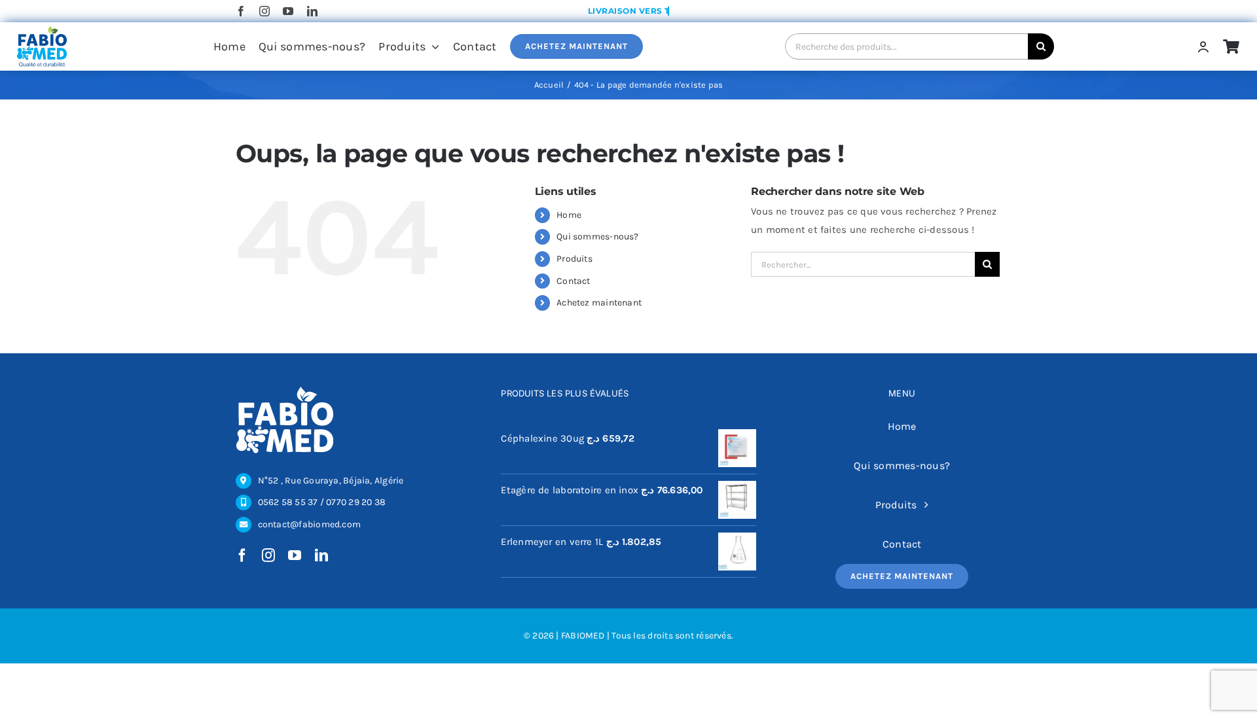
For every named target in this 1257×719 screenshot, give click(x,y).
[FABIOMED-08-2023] (41, 30)
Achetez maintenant (599, 302)
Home (568, 214)
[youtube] (288, 11)
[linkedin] (312, 11)
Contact (573, 281)
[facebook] (241, 11)
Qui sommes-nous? (597, 236)
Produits (574, 258)
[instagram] (264, 11)
